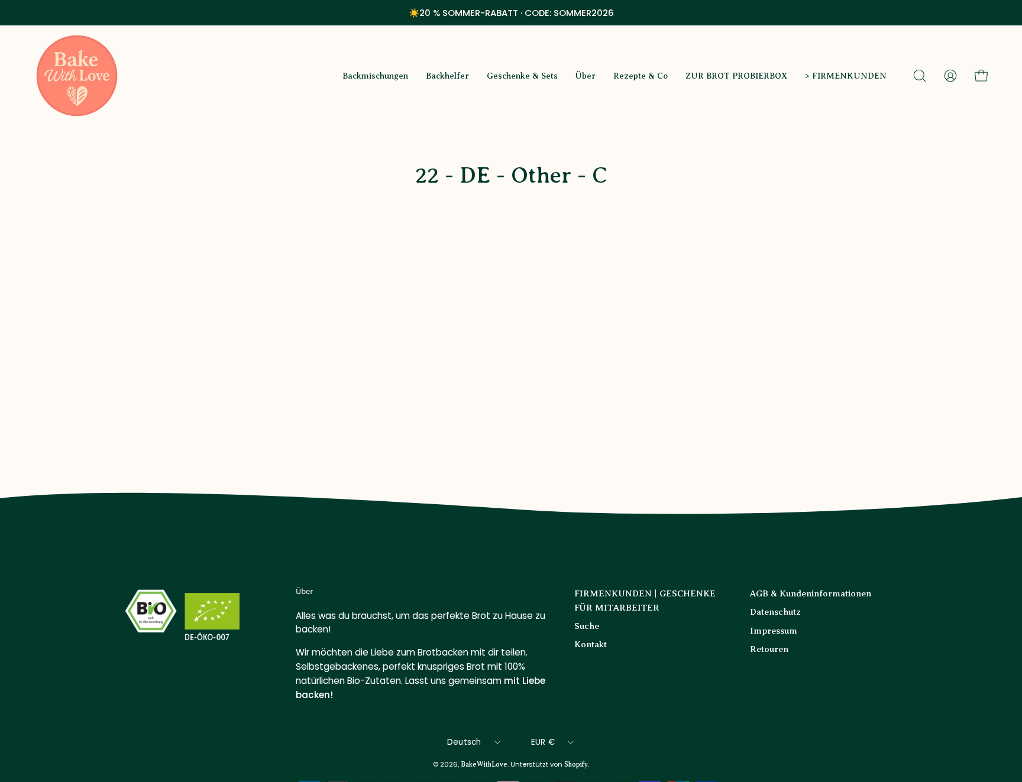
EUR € (543, 742)
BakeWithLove (484, 764)
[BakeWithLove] (76, 75)
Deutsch (464, 742)
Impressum (773, 630)
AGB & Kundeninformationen (810, 593)
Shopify (576, 764)
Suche (586, 626)
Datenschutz (775, 611)
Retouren (769, 649)
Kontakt (590, 644)
